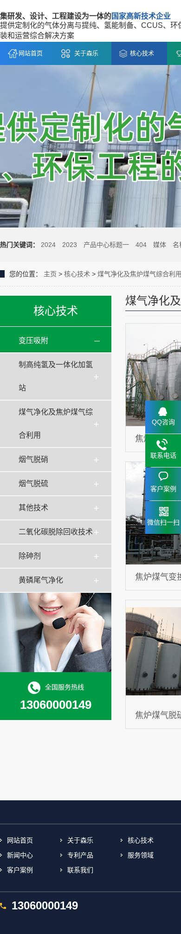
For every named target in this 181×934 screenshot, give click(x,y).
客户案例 (20, 870)
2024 (48, 244)
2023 (69, 244)
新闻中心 (20, 855)
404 (141, 244)
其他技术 (33, 508)
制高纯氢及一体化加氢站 (56, 376)
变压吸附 (33, 340)
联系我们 (80, 870)
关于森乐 (86, 53)
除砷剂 (30, 556)
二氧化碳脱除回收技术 (56, 532)
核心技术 (142, 53)
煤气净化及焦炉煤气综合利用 (56, 423)
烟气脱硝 (33, 459)
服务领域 (141, 855)
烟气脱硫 (33, 483)
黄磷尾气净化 (41, 580)
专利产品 (80, 855)
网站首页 (31, 53)
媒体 (159, 244)
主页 (50, 274)
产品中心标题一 (106, 244)
